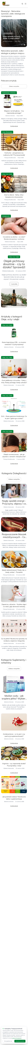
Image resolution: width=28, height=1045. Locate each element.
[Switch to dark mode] (22, 3)
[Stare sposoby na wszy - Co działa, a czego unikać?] (14, 33)
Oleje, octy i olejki (7, 174)
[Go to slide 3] (24, 44)
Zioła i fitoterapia (7, 132)
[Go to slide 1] (21, 44)
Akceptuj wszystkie (20, 1041)
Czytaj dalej (14, 284)
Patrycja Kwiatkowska (10, 157)
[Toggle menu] (25, 3)
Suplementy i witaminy (9, 92)
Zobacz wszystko (14, 86)
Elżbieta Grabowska (10, 241)
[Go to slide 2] (23, 44)
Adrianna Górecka (7, 41)
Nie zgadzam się (8, 1041)
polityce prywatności (16, 1038)
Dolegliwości (8, 33)
